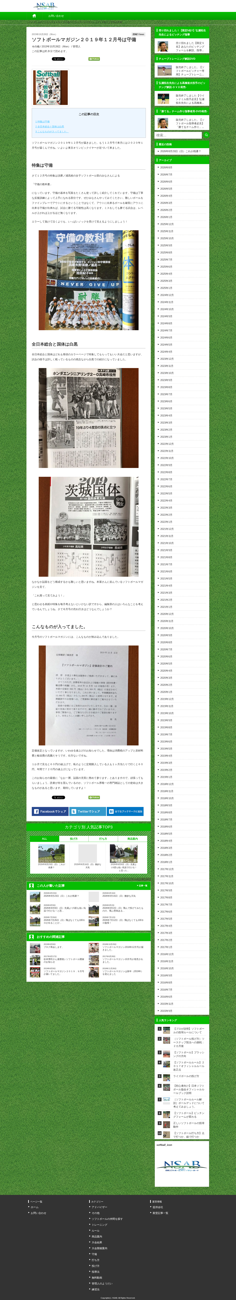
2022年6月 (166, 486)
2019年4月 (166, 755)
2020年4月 (166, 670)
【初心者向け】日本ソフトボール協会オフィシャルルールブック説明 (188, 1089)
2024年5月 (166, 344)
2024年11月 (166, 302)
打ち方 (103, 838)
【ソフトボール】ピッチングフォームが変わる (188, 1115)
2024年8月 (166, 323)
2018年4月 (166, 840)
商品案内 (133, 838)
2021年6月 (166, 571)
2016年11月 (166, 961)
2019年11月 (166, 706)
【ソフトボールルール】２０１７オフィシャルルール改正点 (188, 1066)
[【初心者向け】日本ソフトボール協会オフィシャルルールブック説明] (166, 1088)
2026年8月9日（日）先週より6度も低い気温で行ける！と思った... (124, 867)
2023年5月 (166, 408)
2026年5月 (166, 188)
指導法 (96, 1271)
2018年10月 (167, 798)
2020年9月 (166, 635)
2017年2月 (166, 940)
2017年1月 (166, 947)
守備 (94, 1254)
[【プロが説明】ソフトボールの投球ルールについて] (166, 1031)
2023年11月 (166, 365)
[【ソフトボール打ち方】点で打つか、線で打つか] (166, 1136)
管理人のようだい (102, 1283)
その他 (66, 22)
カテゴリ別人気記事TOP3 (136, 879)
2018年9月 (166, 805)
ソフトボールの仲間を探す (107, 1218)
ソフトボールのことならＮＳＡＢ (43, 22)
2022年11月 (166, 450)
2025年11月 (166, 231)
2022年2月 (166, 514)
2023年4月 (166, 415)
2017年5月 (166, 918)
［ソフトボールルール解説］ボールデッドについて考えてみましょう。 (188, 1103)
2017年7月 (166, 904)
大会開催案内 (99, 1248)
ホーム (34, 16)
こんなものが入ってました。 (52, 131)
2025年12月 (167, 224)
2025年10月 (167, 238)
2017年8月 (166, 897)
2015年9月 (166, 1010)
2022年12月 (167, 443)
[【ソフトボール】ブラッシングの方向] (166, 1055)
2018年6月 (166, 826)
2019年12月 (167, 699)
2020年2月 (166, 684)
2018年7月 (166, 819)
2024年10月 (167, 309)
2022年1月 (166, 521)
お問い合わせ (56, 15)
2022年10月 (167, 458)
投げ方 (74, 838)
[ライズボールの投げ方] (166, 1079)
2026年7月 (166, 174)
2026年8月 (166, 167)
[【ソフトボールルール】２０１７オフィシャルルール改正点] (166, 1065)
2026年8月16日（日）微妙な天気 (87, 866)
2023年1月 (166, 436)
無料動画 (97, 1277)
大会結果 (97, 1242)
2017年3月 (166, 932)
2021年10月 (167, 543)
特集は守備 (42, 121)
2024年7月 (166, 330)
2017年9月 (166, 890)
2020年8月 (166, 642)
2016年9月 (166, 975)
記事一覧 (143, 885)
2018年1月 (166, 862)
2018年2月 (166, 854)
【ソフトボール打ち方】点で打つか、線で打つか (188, 1135)
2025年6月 (166, 266)
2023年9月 (166, 380)
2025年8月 (166, 252)
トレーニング (99, 1224)
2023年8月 (166, 387)
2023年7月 (166, 394)
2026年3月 (166, 202)
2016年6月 (166, 996)
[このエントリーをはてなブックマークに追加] (125, 811)
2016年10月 (167, 968)
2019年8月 (166, 727)
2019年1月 (166, 777)
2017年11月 (166, 876)
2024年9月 (166, 316)
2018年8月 (166, 812)
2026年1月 (166, 217)
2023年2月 (166, 429)
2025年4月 (166, 273)
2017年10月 (167, 883)
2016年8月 (166, 982)
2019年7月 (166, 734)
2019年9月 (166, 720)
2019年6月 (166, 741)
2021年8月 (166, 557)
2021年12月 (167, 528)
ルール (96, 1230)
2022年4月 (166, 500)
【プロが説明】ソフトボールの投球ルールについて (188, 1030)
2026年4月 (166, 195)
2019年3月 (166, 762)
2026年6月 (166, 181)
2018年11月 (166, 791)
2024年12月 (167, 295)
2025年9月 (166, 245)
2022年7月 (166, 479)
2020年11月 (166, 621)
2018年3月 (166, 847)
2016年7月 (166, 989)
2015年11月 (166, 1003)
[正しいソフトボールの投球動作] (166, 1126)
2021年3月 (166, 592)
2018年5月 (166, 833)
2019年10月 (167, 713)
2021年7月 (166, 564)
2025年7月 (166, 259)
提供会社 (158, 1207)
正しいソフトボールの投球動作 (188, 1125)
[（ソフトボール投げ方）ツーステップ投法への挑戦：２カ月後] (166, 1041)
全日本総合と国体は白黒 (49, 126)
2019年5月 (166, 748)
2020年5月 (166, 663)
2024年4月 (166, 351)
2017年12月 (167, 869)
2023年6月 (166, 401)
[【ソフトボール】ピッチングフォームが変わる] (166, 1116)
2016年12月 (167, 954)
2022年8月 (166, 472)
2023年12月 (167, 358)
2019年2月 (166, 769)
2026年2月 (166, 209)
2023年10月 (167, 373)
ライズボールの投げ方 (186, 1076)
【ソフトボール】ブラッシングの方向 (188, 1054)
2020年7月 (166, 649)
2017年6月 (166, 911)
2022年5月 (166, 493)
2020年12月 (167, 613)
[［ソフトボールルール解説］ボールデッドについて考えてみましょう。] (166, 1099)
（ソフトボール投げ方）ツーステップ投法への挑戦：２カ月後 (188, 1042)
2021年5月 (166, 578)
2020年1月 (166, 691)
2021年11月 (166, 536)
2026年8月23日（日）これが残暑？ (51, 866)
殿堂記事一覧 (160, 1212)
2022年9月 (166, 465)
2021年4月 (166, 585)
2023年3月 (166, 422)
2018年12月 (167, 784)
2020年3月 (166, 677)
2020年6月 (166, 656)
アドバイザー (99, 1207)
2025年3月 (166, 280)
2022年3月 (166, 507)
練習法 (96, 1289)
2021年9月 (166, 550)
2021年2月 (166, 599)
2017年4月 (166, 925)
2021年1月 (166, 606)
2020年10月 (167, 628)
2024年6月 (166, 337)
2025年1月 (166, 287)
